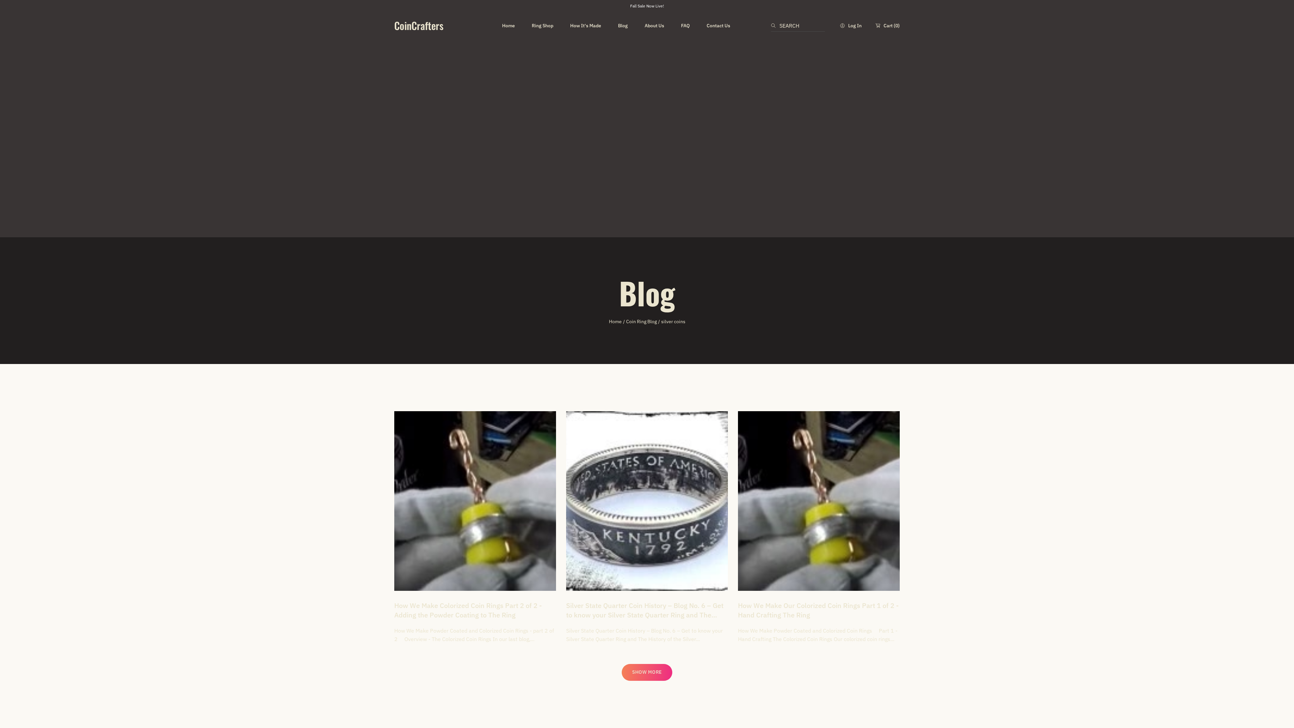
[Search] (775, 26)
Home (615, 321)
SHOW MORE (647, 672)
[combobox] (798, 26)
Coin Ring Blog (641, 321)
